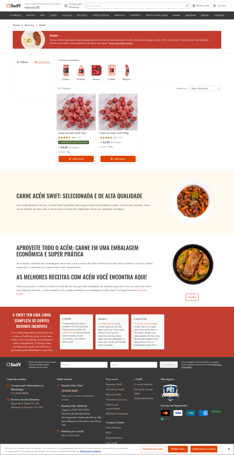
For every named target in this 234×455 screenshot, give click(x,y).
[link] (32, 7)
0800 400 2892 (80, 410)
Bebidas (205, 15)
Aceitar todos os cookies (204, 449)
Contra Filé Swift (144, 323)
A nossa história (143, 384)
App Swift (111, 443)
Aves (42, 15)
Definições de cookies (153, 449)
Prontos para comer (156, 15)
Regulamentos (114, 438)
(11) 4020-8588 (19, 393)
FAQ (108, 432)
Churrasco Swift (115, 389)
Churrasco (15, 15)
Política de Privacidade (90, 451)
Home (16, 25)
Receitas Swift (114, 384)
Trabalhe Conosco (116, 399)
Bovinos (30, 15)
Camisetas (219, 15)
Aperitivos (119, 15)
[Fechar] (228, 448)
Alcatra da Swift (108, 323)
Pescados (82, 15)
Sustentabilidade (143, 398)
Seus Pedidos (113, 427)
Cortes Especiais (100, 15)
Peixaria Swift (113, 394)
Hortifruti (135, 15)
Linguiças (67, 15)
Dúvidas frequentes (117, 413)
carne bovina (69, 332)
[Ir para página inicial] (13, 6)
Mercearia (190, 15)
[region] (117, 449)
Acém (42, 25)
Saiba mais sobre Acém (121, 43)
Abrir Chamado (70, 435)
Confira (192, 297)
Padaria (176, 15)
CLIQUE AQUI (69, 390)
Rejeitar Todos (178, 449)
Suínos (53, 15)
